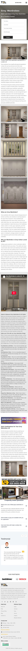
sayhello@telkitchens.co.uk (8, 625)
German (15, 608)
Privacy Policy (4, 611)
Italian (15, 606)
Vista (15, 611)
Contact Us (3, 615)
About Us (3, 606)
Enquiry (8, 37)
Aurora (15, 613)
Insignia (15, 615)
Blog (2, 613)
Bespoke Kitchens (17, 617)
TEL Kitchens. (11, 648)
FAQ (2, 608)
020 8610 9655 (6, 627)
